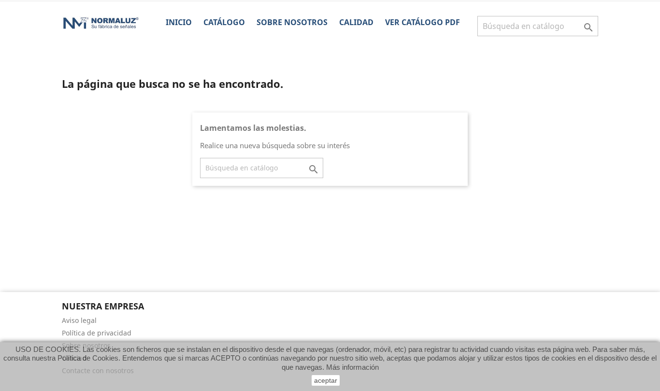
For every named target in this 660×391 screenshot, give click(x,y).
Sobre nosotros (292, 22)
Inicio (179, 22)
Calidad (356, 22)
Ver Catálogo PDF (422, 22)
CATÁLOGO (224, 22)
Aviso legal (79, 320)
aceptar (325, 380)
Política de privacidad (96, 332)
